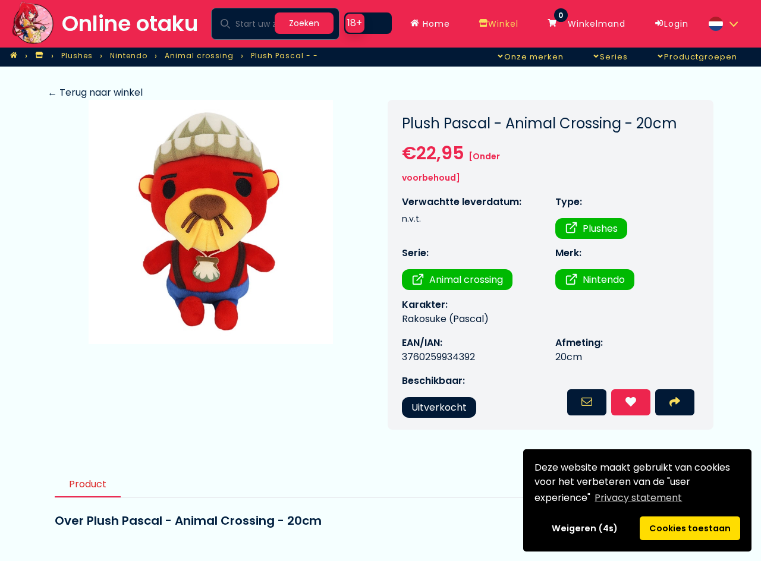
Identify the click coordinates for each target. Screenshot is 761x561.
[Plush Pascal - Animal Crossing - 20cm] (210, 222)
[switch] (368, 23)
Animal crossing (466, 279)
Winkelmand (591, 21)
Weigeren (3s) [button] (585, 528)
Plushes (600, 228)
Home (435, 24)
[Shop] (39, 56)
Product (87, 484)
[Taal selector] (722, 24)
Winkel (503, 24)
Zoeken (304, 23)
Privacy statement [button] (638, 498)
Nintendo (604, 279)
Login (676, 24)
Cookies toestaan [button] (690, 528)
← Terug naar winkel (95, 92)
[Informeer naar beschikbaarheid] (586, 402)
